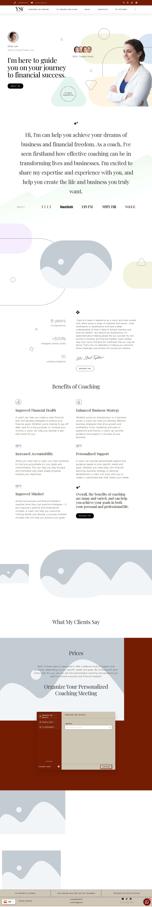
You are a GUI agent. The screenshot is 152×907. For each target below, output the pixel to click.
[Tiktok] (127, 899)
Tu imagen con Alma (66, 9)
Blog (87, 9)
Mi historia (121, 9)
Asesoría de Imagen (39, 9)
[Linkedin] (131, 899)
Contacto (103, 9)
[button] (123, 2)
